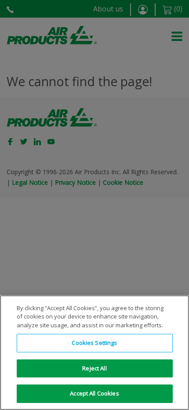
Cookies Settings (94, 343)
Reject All (94, 368)
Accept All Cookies (94, 393)
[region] (94, 352)
